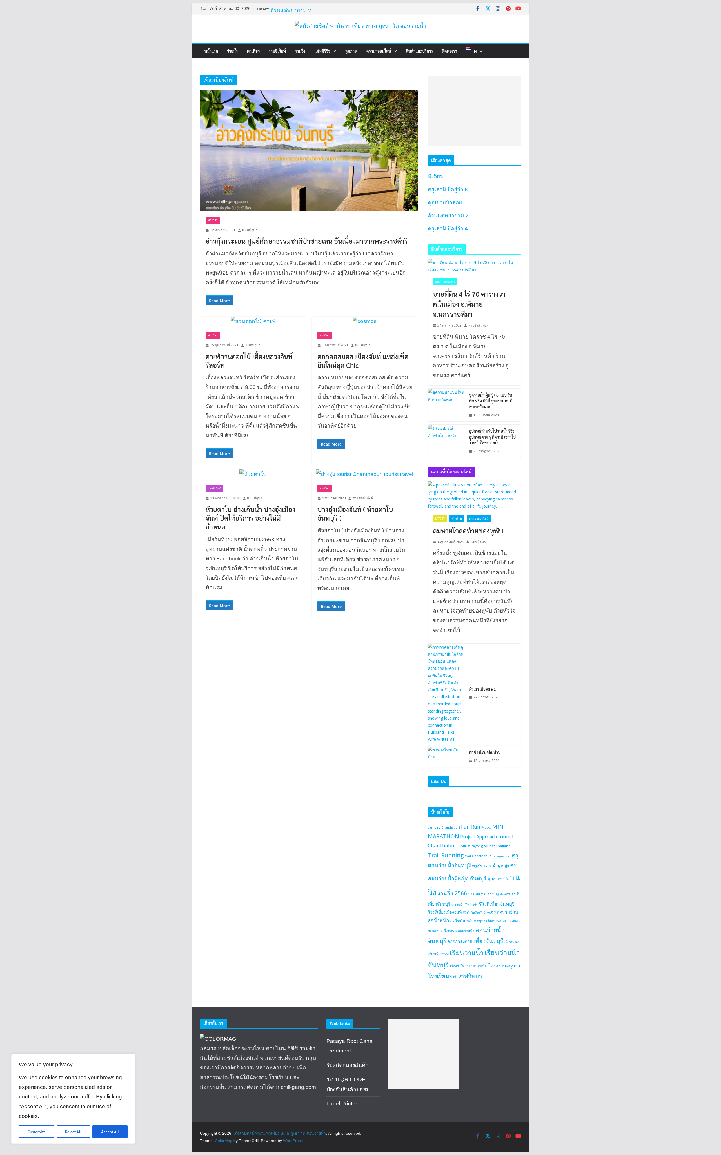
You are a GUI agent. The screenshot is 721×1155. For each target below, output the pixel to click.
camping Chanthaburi (444, 827)
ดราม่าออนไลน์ (378, 51)
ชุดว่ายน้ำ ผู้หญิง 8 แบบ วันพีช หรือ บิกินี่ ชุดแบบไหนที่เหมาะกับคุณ (490, 400)
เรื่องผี (454, 966)
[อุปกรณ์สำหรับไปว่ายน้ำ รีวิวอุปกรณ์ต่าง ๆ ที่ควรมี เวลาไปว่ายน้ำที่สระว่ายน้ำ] (446, 441)
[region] (73, 1099)
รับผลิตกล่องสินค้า (347, 1065)
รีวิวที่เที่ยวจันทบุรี (497, 904)
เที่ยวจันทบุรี (488, 941)
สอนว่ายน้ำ (466, 931)
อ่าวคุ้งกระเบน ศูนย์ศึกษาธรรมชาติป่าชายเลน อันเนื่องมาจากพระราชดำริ (307, 240)
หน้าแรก (211, 51)
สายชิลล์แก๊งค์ (363, 498)
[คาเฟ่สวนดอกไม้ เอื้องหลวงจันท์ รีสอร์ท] (253, 321)
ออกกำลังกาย (460, 941)
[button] (333, 51)
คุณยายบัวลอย (445, 203)
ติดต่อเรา (449, 51)
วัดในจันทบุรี (474, 921)
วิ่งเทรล (450, 930)
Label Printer (341, 1104)
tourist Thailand (497, 846)
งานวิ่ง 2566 (452, 893)
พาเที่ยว (253, 51)
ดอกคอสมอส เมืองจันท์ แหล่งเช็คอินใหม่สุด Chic (363, 361)
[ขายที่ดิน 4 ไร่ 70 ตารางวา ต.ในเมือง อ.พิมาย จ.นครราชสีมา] (474, 266)
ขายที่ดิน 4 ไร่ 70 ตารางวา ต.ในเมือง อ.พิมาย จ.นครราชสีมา (469, 304)
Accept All (110, 1131)
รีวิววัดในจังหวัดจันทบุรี (478, 912)
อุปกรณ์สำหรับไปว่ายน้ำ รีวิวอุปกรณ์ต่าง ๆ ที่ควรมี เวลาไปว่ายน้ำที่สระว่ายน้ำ (492, 436)
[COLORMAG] (218, 1039)
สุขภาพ (351, 51)
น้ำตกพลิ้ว (457, 905)
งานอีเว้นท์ (277, 51)
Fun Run (470, 826)
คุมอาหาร (496, 879)
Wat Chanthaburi (478, 856)
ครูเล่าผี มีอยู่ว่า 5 (448, 189)
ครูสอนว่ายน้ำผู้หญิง (490, 865)
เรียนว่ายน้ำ (467, 952)
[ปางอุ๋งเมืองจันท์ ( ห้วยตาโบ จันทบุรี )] (365, 474)
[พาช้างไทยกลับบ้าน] (446, 756)
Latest (439, 518)
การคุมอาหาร (502, 856)
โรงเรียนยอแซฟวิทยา (455, 976)
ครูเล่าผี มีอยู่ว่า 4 (448, 229)
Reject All (73, 1131)
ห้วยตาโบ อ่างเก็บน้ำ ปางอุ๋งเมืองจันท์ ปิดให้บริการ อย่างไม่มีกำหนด (250, 518)
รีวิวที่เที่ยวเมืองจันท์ (445, 912)
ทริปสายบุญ (490, 894)
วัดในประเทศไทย (495, 921)
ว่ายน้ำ (232, 51)
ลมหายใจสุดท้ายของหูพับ (468, 530)
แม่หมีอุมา (249, 230)
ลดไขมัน (457, 920)
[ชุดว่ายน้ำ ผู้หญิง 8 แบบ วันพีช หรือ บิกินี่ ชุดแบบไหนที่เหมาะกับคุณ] (446, 405)
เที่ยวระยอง (511, 942)
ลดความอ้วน (506, 912)
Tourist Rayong (471, 846)
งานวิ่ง (300, 51)
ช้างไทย (457, 518)
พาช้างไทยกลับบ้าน (484, 752)
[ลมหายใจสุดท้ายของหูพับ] (474, 495)
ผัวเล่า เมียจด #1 (482, 688)
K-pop (486, 827)
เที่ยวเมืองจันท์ (438, 953)
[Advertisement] (474, 111)
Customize (37, 1131)
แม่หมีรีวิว (322, 51)
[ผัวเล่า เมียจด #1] (446, 693)
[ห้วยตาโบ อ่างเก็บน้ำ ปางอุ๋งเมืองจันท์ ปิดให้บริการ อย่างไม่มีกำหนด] (253, 474)
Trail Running (446, 855)
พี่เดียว (435, 176)
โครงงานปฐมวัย (473, 966)
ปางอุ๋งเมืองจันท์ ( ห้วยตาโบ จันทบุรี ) (355, 513)
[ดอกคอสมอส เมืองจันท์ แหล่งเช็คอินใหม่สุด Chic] (365, 321)
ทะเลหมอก (507, 894)
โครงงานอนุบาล (504, 966)
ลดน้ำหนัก (438, 920)
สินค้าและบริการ (419, 51)
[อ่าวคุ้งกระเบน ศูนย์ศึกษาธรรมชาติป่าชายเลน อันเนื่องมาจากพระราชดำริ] (309, 150)
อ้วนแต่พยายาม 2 (290, 11)
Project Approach (478, 837)
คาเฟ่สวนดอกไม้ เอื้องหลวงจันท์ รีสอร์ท (249, 361)
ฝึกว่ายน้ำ (472, 905)
